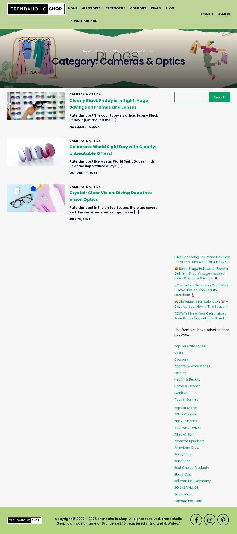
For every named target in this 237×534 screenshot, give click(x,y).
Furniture (181, 392)
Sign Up (207, 14)
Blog (169, 8)
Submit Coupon (83, 21)
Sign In (224, 14)
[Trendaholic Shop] (36, 9)
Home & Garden (187, 386)
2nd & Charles (185, 421)
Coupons (138, 8)
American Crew (186, 447)
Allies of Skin (184, 434)
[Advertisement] (202, 178)
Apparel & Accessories (192, 366)
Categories (115, 8)
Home (72, 8)
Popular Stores (185, 407)
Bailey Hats (183, 454)
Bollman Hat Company (192, 481)
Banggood (182, 461)
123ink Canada (185, 414)
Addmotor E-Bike (187, 427)
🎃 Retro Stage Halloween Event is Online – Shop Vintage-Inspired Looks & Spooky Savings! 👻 (201, 273)
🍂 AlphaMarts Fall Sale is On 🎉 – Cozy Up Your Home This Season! (201, 304)
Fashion (180, 373)
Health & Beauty (187, 379)
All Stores (91, 8)
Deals (156, 8)
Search (219, 97)
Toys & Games (186, 399)
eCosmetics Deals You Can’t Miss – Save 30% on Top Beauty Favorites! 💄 (201, 290)
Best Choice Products (191, 467)
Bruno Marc (183, 494)
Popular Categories (189, 346)
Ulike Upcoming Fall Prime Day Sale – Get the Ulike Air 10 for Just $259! (202, 259)
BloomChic (183, 474)
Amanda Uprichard (189, 441)
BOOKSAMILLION (186, 487)
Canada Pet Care (188, 501)
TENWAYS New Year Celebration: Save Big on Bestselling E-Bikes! (200, 316)
